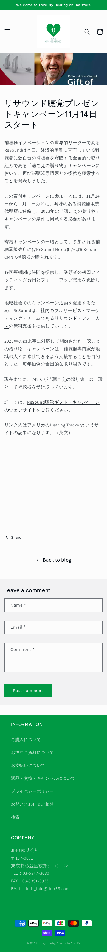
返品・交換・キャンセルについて (43, 778)
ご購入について (26, 739)
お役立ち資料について (32, 752)
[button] (7, 32)
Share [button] (16, 537)
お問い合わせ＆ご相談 (32, 804)
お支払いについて (28, 765)
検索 (15, 817)
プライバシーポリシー (32, 791)
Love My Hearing (46, 943)
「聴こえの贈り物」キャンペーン (61, 165)
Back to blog (57, 559)
